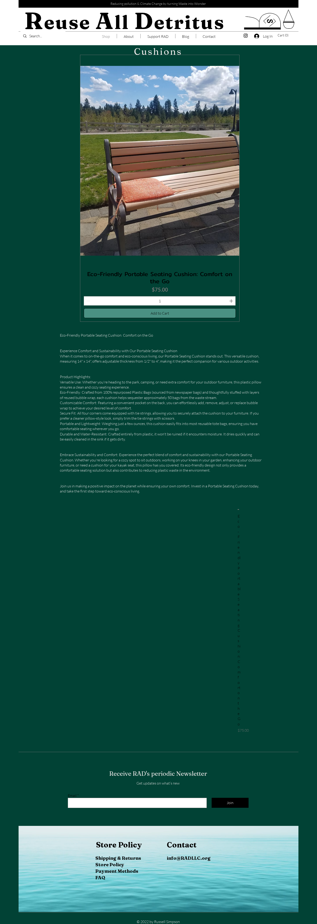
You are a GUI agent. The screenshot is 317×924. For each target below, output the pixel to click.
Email (72, 795)
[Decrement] (87, 300)
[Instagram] (245, 35)
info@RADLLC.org (188, 858)
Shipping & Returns (118, 858)
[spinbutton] (159, 300)
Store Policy (109, 864)
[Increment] (231, 300)
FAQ (100, 877)
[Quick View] (238, 509)
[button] (284, 35)
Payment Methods (116, 871)
